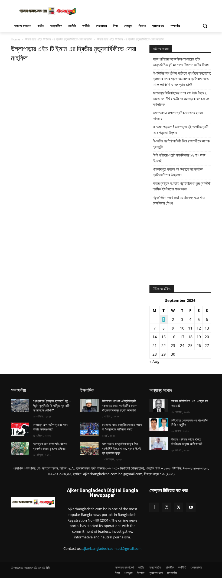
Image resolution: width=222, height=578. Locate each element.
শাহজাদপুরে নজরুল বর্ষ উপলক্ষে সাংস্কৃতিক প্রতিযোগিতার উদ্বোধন (178, 172)
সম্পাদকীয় (18, 390)
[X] (178, 507)
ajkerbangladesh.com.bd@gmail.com (112, 548)
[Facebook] (154, 507)
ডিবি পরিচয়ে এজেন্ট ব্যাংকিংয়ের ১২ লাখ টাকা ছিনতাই (179, 158)
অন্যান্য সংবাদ (160, 390)
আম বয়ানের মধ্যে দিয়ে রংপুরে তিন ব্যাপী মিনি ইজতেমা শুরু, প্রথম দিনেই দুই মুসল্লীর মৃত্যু (121, 448)
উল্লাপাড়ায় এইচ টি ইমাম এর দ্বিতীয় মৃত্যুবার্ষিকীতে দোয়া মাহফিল (58, 39)
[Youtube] (190, 507)
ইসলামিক (87, 390)
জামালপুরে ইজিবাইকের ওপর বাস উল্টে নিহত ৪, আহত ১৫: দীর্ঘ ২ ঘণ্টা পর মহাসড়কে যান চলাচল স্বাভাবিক (181, 99)
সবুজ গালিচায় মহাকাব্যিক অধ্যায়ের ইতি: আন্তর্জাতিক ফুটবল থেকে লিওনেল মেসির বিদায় (180, 62)
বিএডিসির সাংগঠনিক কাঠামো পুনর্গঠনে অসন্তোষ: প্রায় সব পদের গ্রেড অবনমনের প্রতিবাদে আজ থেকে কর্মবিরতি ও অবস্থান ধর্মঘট (182, 79)
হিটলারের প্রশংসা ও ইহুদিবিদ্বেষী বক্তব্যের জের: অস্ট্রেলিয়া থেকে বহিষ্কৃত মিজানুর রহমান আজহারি (119, 405)
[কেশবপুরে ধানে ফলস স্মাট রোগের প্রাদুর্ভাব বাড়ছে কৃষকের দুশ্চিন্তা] (20, 448)
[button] (204, 26)
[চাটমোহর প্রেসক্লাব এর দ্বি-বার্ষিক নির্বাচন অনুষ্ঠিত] (158, 424)
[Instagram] (166, 507)
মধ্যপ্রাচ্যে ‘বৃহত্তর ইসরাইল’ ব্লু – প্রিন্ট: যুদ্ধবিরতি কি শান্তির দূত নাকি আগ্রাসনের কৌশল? (52, 405)
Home (15, 39)
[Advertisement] (147, 10)
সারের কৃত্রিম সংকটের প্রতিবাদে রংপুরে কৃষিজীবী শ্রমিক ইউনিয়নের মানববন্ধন (182, 186)
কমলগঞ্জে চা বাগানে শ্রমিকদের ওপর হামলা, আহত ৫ (178, 116)
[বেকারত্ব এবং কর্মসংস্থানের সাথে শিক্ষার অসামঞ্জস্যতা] (20, 429)
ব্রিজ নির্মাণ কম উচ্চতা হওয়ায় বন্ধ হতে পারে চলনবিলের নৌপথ (179, 200)
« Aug (154, 361)
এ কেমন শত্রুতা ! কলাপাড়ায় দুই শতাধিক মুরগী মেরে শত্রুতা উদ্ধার (180, 130)
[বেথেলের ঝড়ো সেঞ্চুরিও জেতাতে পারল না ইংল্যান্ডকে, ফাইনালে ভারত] (89, 429)
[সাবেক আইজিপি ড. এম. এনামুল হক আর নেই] (158, 405)
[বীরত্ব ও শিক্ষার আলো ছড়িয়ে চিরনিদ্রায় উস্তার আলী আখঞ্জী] (158, 443)
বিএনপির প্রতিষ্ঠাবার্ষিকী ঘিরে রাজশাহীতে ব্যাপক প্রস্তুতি (181, 144)
